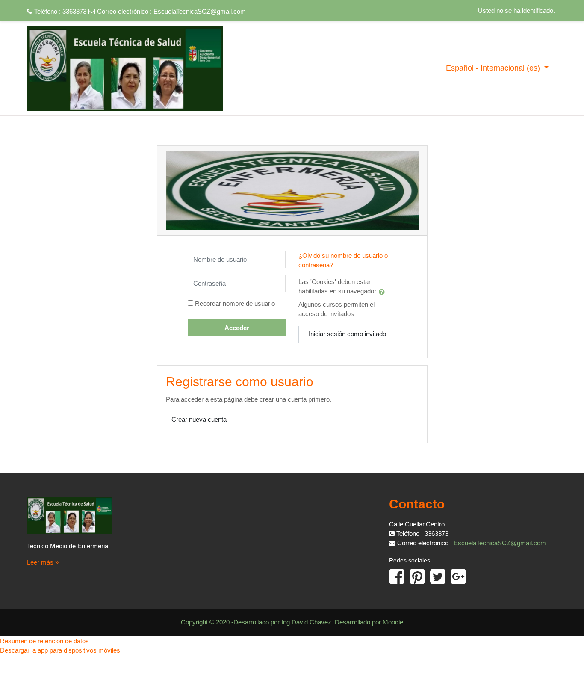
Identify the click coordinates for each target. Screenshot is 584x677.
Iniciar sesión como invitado (347, 333)
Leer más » (43, 562)
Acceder (236, 327)
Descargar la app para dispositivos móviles (60, 650)
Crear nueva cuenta (199, 419)
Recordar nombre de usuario (235, 303)
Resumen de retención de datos (44, 640)
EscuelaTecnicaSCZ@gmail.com (199, 11)
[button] (383, 292)
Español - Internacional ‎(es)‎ (494, 68)
